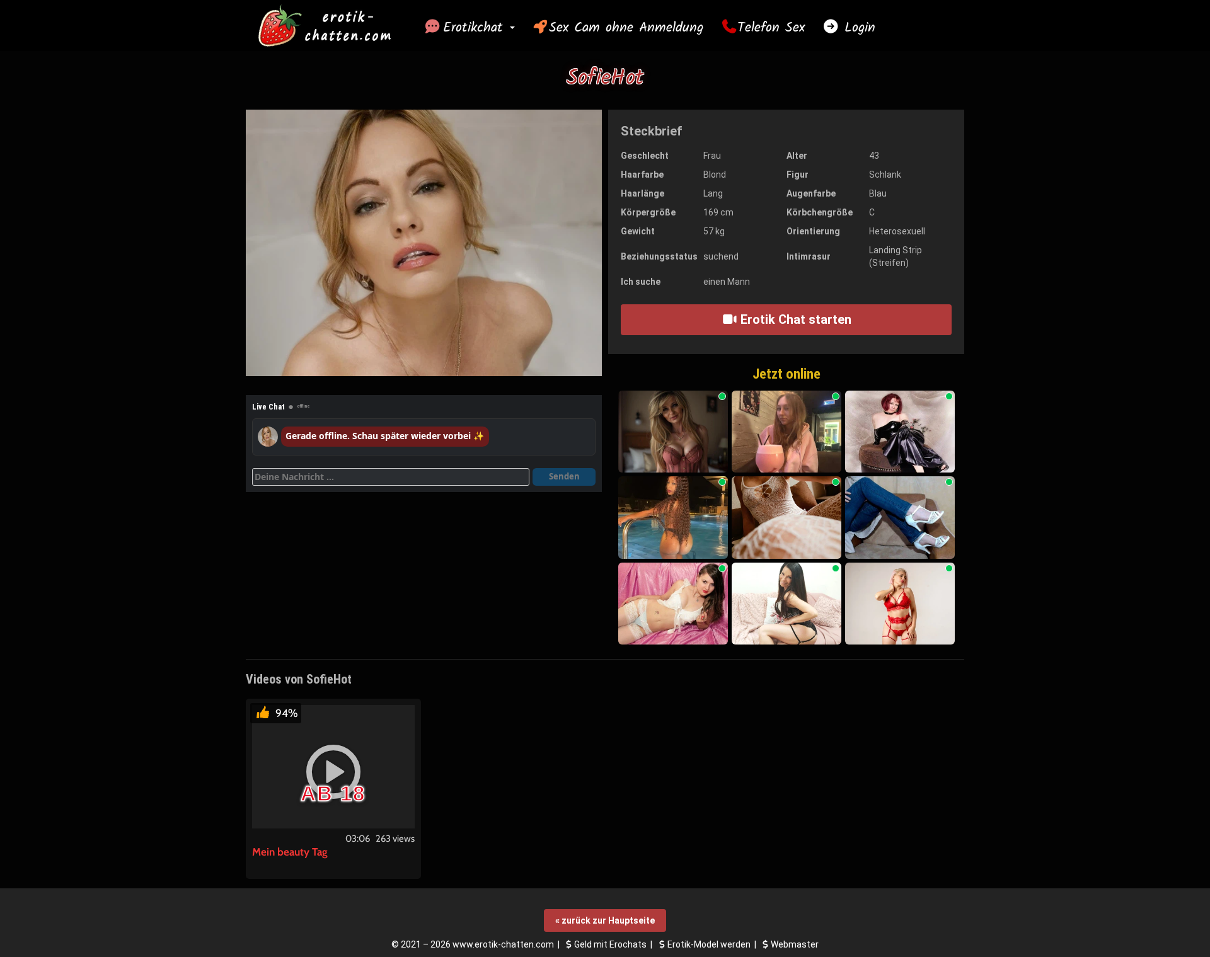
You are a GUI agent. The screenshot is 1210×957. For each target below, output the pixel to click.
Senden (564, 476)
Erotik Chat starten (794, 319)
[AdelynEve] (900, 604)
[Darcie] (673, 604)
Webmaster (795, 944)
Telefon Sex (771, 27)
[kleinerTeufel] (900, 432)
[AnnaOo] (900, 517)
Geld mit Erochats (610, 944)
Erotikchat (476, 27)
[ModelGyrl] (786, 432)
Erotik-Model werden (709, 944)
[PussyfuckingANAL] (673, 517)
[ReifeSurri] (786, 604)
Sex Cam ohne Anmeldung (626, 27)
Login (857, 27)
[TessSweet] (673, 432)
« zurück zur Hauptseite (605, 920)
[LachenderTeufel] (786, 517)
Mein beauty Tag (290, 851)
